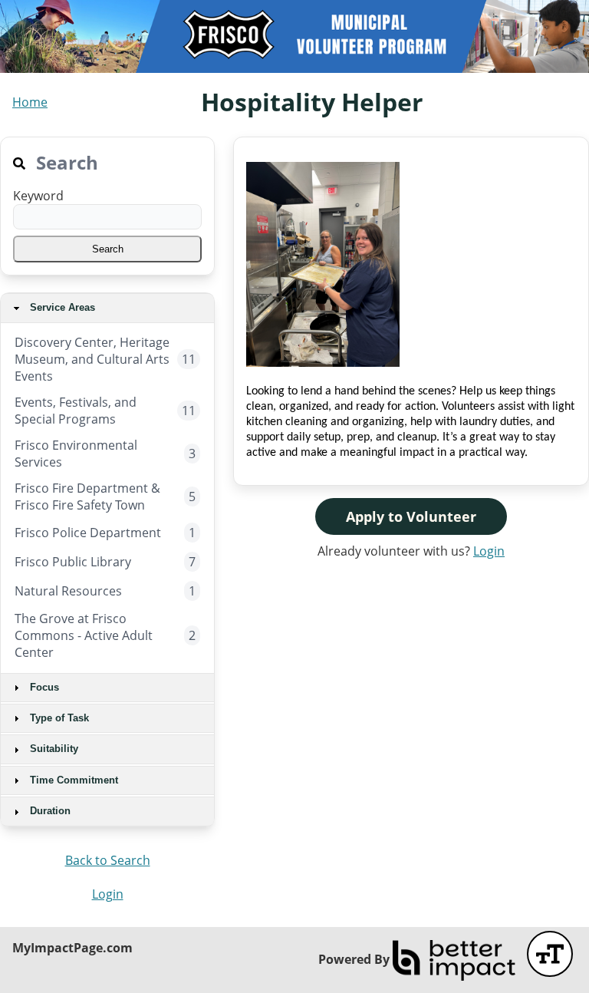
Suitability (52, 748)
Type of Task (58, 718)
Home (30, 102)
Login (107, 894)
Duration (49, 811)
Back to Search (107, 860)
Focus (43, 687)
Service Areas (61, 307)
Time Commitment (72, 780)
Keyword (38, 195)
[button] (107, 249)
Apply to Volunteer (411, 516)
